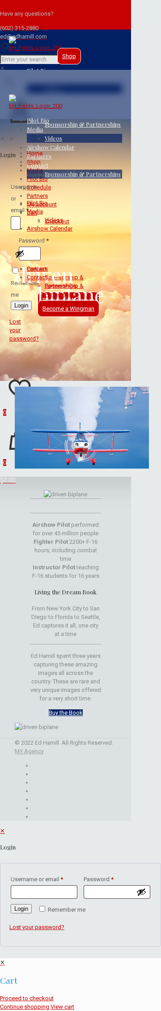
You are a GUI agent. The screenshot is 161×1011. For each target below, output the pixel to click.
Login (21, 908)
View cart (62, 1006)
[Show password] (141, 892)
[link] (2, 68)
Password (99, 879)
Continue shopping (24, 1006)
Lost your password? (36, 927)
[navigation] (80, 984)
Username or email (37, 879)
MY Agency (29, 751)
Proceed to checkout (27, 998)
